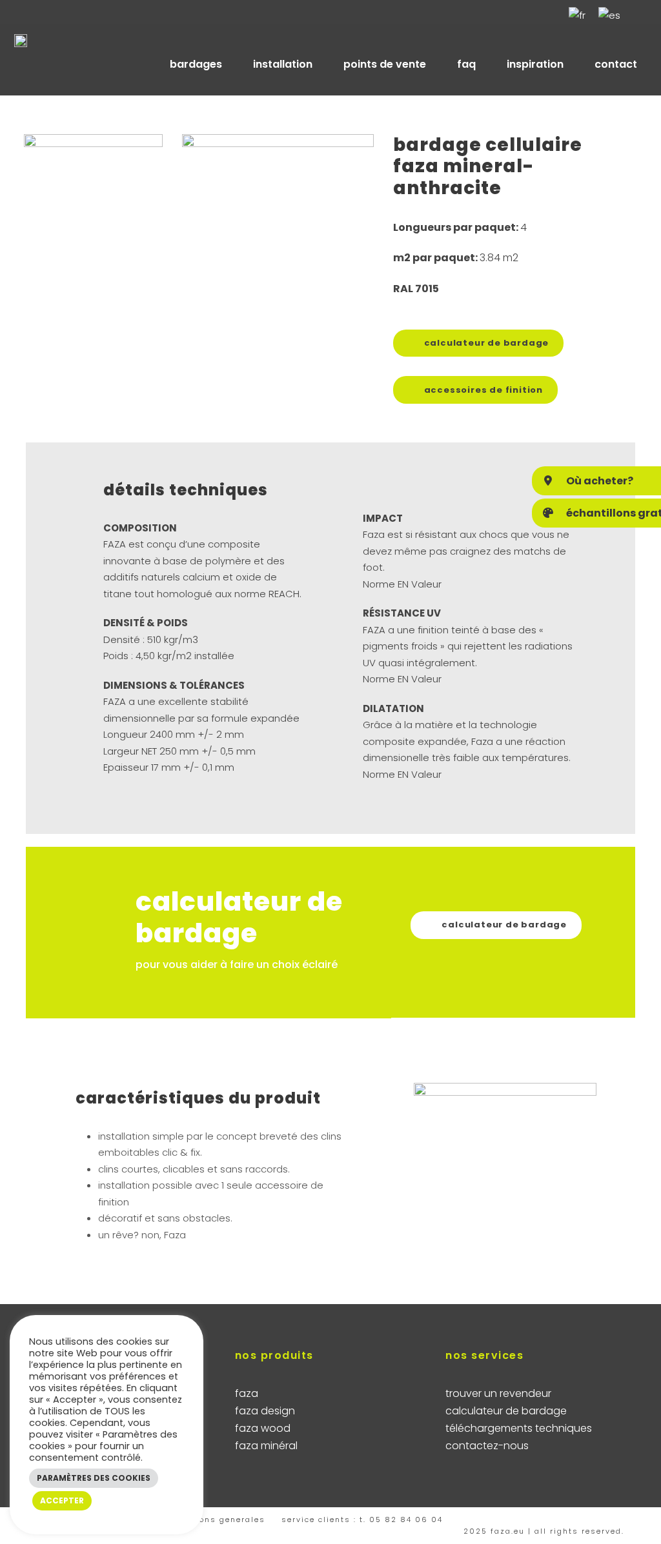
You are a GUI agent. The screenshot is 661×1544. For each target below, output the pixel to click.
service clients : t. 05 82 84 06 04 (362, 1519)
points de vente (384, 64)
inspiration (535, 64)
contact (616, 64)
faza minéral (266, 1445)
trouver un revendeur (498, 1393)
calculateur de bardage (506, 1410)
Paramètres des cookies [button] (93, 1477)
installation (282, 64)
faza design (265, 1410)
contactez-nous (487, 1445)
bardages (196, 64)
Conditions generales (218, 1519)
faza (246, 1393)
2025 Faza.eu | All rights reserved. (543, 1531)
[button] (596, 480)
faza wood (262, 1428)
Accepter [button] (62, 1500)
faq (466, 64)
